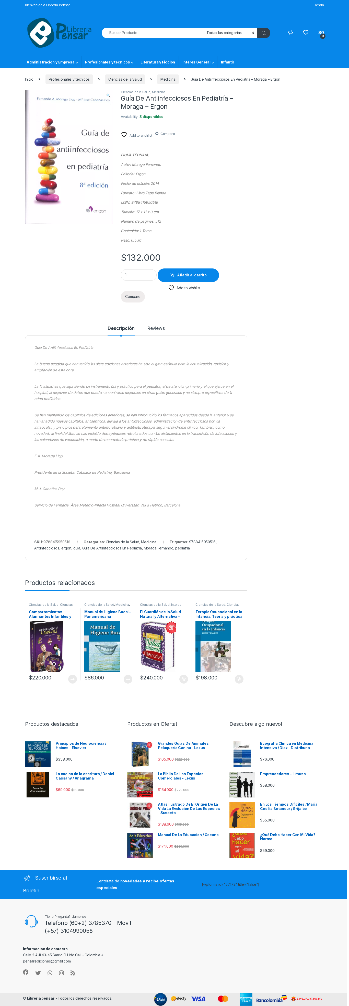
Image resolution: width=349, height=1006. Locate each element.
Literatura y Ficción (158, 62)
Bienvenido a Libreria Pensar (47, 5)
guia (76, 548)
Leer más (72, 679)
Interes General (196, 62)
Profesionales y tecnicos (107, 62)
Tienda (318, 5)
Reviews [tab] (156, 328)
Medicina (168, 79)
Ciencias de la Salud (125, 79)
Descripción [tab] (121, 328)
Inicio (29, 79)
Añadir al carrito (192, 275)
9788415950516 (202, 542)
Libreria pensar (40, 998)
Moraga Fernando (158, 548)
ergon (66, 548)
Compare (167, 134)
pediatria (182, 548)
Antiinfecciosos (46, 548)
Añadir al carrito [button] (182, 679)
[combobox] (153, 33)
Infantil (227, 62)
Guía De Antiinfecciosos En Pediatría (112, 548)
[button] (108, 95)
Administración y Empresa (51, 62)
